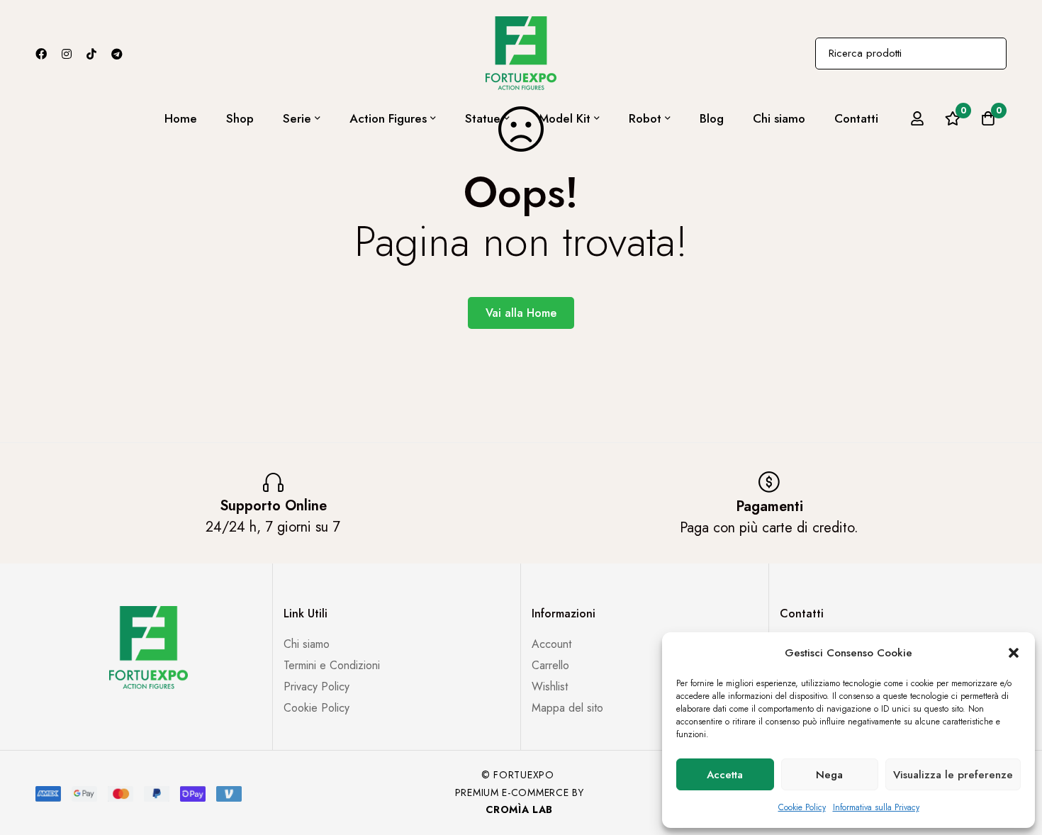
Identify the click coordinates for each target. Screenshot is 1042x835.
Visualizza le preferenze (953, 775)
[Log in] (917, 118)
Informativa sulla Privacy (876, 807)
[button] (1014, 653)
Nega (829, 775)
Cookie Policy (802, 807)
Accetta (725, 775)
